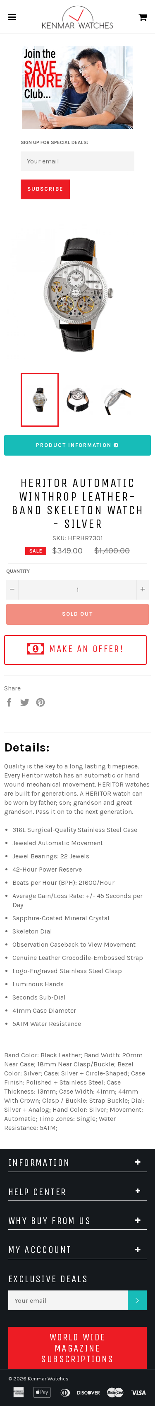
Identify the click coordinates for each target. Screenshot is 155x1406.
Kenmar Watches (48, 1378)
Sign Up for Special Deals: (54, 142)
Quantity (18, 571)
